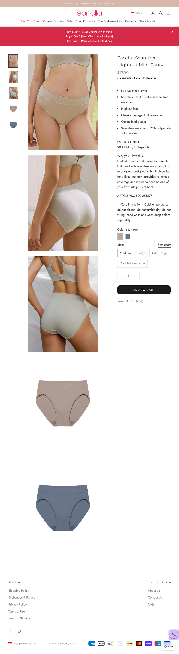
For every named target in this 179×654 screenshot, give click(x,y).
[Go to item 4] (13, 108)
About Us (154, 590)
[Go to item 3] (13, 92)
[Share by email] (141, 301)
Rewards (130, 21)
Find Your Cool (30, 21)
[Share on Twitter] (132, 301)
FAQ (151, 604)
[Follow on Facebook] (10, 631)
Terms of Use (16, 611)
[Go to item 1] (13, 61)
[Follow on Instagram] (19, 631)
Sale (69, 21)
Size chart (164, 244)
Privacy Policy (17, 604)
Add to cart (144, 290)
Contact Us (155, 597)
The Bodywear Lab (110, 21)
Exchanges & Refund (21, 597)
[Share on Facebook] (127, 301)
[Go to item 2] (13, 77)
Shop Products (85, 21)
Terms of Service (19, 618)
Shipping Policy (18, 590)
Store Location (148, 21)
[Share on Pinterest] (136, 301)
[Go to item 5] (13, 124)
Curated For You (53, 21)
